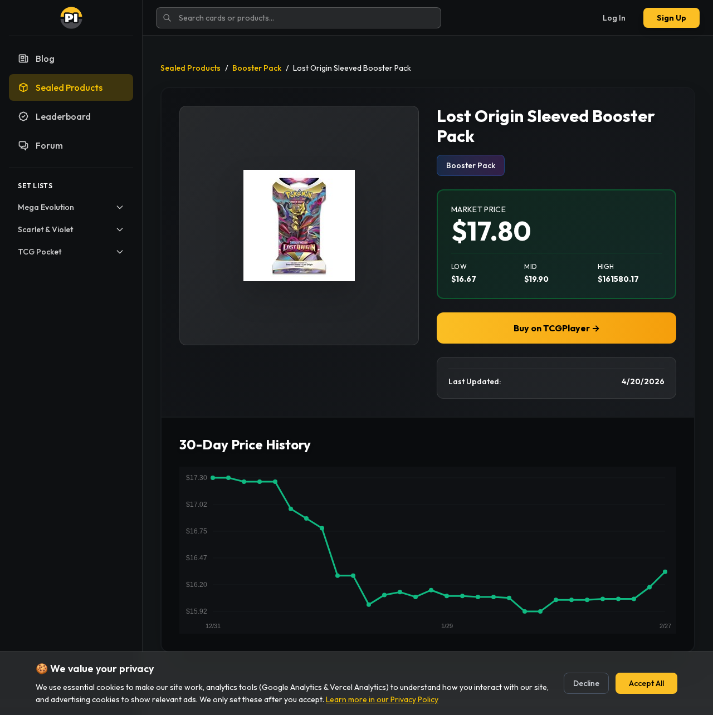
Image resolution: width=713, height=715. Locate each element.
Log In (614, 18)
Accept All (646, 683)
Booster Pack (256, 68)
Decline (586, 683)
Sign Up (671, 18)
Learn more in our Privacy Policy (382, 699)
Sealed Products (190, 68)
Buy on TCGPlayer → (557, 328)
